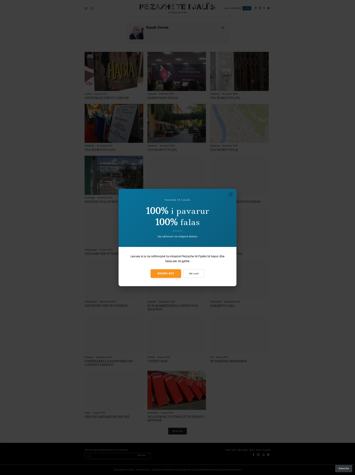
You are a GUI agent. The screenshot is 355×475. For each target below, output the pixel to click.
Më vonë (194, 273)
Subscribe (343, 468)
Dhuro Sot (166, 273)
